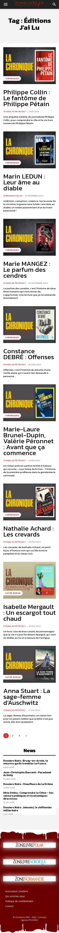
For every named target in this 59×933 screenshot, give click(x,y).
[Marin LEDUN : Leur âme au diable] (29, 149)
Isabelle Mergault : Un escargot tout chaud (29, 612)
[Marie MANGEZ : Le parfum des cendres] (29, 237)
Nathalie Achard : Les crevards (28, 531)
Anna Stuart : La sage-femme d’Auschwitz (26, 696)
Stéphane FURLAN (12, 195)
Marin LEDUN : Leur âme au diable (24, 182)
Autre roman (13, 593)
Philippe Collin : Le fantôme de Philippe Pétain (26, 98)
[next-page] (26, 735)
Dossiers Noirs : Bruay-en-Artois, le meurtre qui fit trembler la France (25, 762)
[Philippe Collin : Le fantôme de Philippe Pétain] (29, 65)
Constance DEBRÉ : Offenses (28, 354)
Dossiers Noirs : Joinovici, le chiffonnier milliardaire (27, 808)
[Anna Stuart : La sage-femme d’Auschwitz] (29, 664)
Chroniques (12, 78)
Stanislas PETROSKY (14, 111)
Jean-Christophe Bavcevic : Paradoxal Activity (27, 773)
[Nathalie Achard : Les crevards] (29, 502)
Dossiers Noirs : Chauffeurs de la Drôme (28, 784)
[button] (5, 4)
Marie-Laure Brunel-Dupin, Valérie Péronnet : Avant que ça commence (28, 441)
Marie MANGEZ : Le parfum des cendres (26, 269)
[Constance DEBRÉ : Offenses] (29, 324)
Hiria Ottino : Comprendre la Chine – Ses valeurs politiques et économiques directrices (28, 795)
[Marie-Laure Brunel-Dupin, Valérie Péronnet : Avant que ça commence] (29, 402)
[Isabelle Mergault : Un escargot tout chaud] (29, 580)
